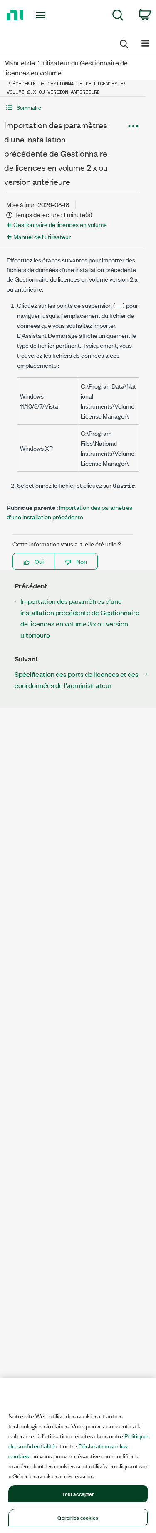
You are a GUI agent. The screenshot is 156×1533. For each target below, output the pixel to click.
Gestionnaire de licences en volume (60, 224)
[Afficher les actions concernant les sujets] (133, 126)
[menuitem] (118, 16)
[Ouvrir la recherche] (123, 42)
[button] (73, 107)
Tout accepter (78, 1493)
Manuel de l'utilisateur (42, 236)
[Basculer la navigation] (145, 42)
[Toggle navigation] (41, 15)
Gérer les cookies (77, 1517)
